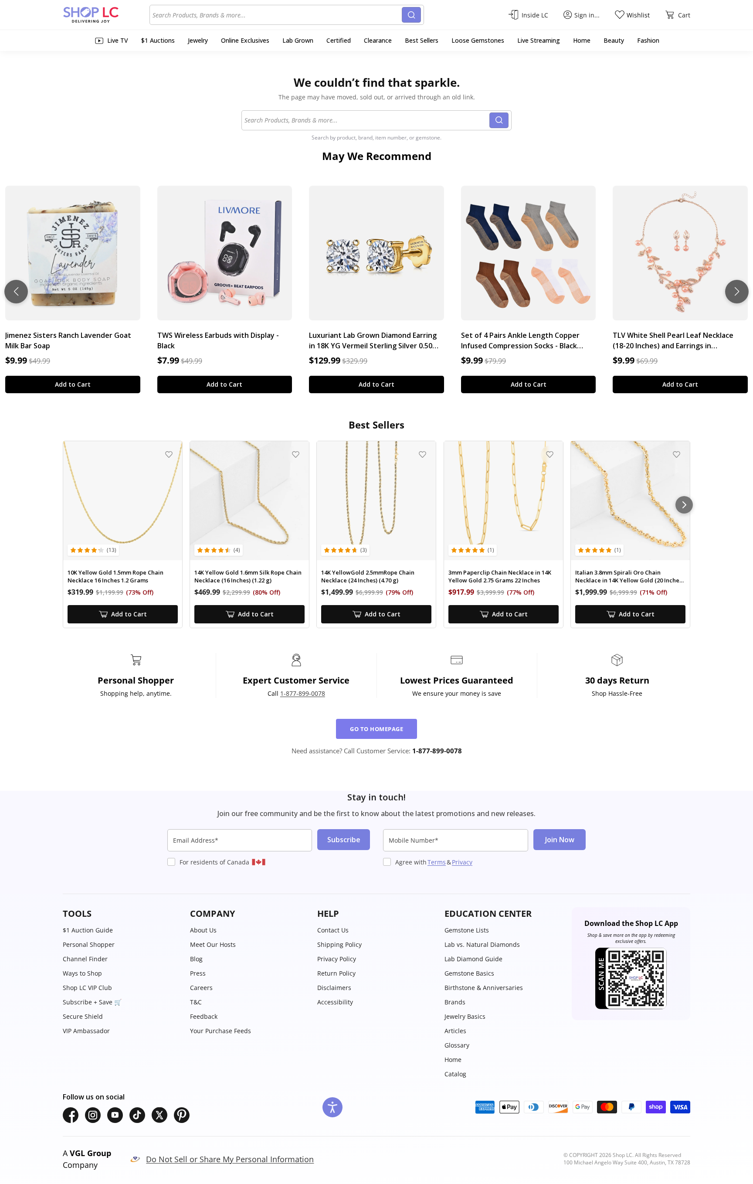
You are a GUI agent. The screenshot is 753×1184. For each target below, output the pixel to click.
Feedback (203, 1016)
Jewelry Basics (464, 1016)
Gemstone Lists (466, 930)
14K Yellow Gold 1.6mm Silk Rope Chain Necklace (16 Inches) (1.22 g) (248, 577)
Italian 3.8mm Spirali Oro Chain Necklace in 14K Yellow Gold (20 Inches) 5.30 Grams (629, 577)
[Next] (684, 505)
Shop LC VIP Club (87, 987)
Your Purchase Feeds (220, 1031)
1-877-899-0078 (302, 693)
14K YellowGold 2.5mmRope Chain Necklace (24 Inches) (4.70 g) (367, 577)
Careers (201, 987)
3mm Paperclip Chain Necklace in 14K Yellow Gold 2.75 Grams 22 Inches (499, 577)
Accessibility (335, 1002)
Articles (455, 1031)
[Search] (411, 15)
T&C (196, 1002)
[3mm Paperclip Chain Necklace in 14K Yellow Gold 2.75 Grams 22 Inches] (503, 500)
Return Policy (336, 973)
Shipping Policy (339, 944)
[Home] (106, 15)
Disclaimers (334, 987)
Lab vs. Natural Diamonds (482, 944)
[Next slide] (737, 291)
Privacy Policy (336, 959)
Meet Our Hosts (213, 944)
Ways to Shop (82, 973)
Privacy (462, 862)
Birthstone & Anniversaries (483, 987)
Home (452, 1059)
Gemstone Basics (469, 973)
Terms (436, 862)
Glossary (456, 1045)
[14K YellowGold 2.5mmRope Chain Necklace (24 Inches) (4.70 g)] (376, 500)
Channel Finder (85, 959)
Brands (454, 1002)
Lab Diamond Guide (473, 959)
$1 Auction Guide (88, 930)
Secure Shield (83, 1016)
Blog (196, 959)
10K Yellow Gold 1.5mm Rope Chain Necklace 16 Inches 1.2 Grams (115, 577)
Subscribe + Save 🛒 (92, 1002)
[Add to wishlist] (169, 454)
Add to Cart (73, 384)
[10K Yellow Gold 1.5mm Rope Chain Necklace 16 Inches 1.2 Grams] (122, 500)
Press (198, 973)
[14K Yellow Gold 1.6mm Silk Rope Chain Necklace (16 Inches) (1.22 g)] (249, 500)
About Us (203, 930)
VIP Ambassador (86, 1031)
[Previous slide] (16, 291)
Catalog (455, 1074)
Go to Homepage (376, 729)
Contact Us (333, 930)
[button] (122, 913)
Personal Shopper (89, 944)
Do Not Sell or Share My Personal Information (230, 1159)
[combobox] (277, 15)
